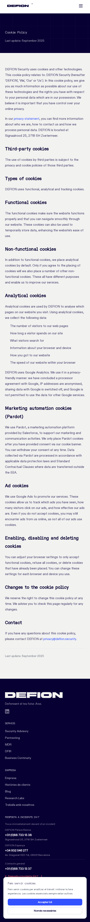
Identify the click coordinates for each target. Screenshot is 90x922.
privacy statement (26, 119)
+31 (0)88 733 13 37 (18, 868)
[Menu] (81, 6)
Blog (8, 791)
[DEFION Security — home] (45, 695)
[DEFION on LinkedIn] (7, 711)
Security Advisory (16, 731)
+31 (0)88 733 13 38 (18, 835)
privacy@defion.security (59, 639)
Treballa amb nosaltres (19, 805)
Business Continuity (18, 758)
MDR (8, 744)
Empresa (10, 778)
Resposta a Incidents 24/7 (23, 876)
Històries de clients (17, 785)
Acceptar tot (45, 902)
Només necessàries (45, 910)
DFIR (8, 751)
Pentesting (12, 738)
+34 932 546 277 (16, 850)
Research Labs (14, 798)
